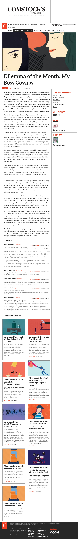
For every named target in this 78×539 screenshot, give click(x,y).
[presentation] (4, 26)
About (10, 24)
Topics (10, 31)
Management (57, 95)
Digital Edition (24, 24)
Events (36, 31)
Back (5, 88)
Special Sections (45, 31)
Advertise (42, 24)
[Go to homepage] (26, 11)
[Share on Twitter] (56, 115)
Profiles (29, 31)
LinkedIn (61, 24)
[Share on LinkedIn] (59, 115)
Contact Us (11, 27)
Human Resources (58, 98)
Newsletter (34, 24)
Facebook (56, 24)
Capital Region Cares (58, 31)
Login (31, 245)
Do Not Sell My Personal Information (28, 524)
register (37, 245)
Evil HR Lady (57, 100)
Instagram (58, 24)
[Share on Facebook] (54, 115)
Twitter (53, 24)
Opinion (55, 102)
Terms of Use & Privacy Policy (15, 524)
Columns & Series (19, 31)
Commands (1, 538)
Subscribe (16, 24)
